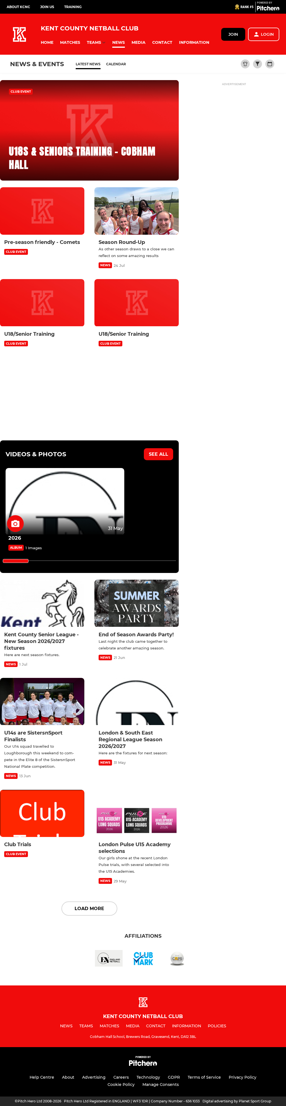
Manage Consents (160, 1084)
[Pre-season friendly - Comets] (42, 211)
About (68, 1077)
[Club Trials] (42, 813)
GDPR (174, 1077)
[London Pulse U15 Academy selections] (136, 813)
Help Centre (42, 1077)
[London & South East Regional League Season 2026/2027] (136, 701)
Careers (121, 1077)
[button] (47, 42)
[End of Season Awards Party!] (136, 603)
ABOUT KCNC (18, 7)
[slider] (15, 561)
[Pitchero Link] (268, 9)
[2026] (65, 501)
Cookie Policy (121, 1084)
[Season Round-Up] (136, 211)
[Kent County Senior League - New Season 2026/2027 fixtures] (42, 603)
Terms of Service (204, 1077)
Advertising (94, 1077)
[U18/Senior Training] (42, 303)
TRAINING (73, 7)
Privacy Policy (242, 1077)
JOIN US (47, 7)
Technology (148, 1077)
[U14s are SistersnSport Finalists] (42, 701)
